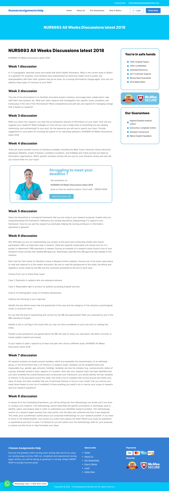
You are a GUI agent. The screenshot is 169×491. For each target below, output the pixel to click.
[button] (61, 196)
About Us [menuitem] (81, 10)
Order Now (153, 10)
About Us (88, 456)
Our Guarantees (91, 460)
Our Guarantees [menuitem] (97, 10)
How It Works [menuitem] (115, 10)
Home (87, 452)
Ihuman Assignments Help (25, 10)
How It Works (90, 464)
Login (87, 468)
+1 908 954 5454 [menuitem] (119, 3)
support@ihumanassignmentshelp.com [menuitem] (144, 3)
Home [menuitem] (69, 10)
